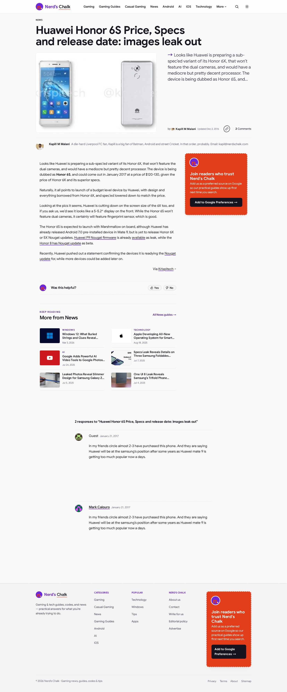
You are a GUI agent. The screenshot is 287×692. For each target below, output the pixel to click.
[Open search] (237, 6)
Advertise (175, 628)
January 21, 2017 (109, 436)
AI (179, 6)
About (234, 681)
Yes (156, 288)
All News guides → (164, 314)
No (171, 288)
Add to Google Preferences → (216, 202)
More (220, 6)
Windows (138, 607)
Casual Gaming (135, 6)
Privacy (212, 681)
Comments (243, 128)
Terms (223, 681)
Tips (134, 614)
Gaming (89, 6)
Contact (174, 607)
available (138, 238)
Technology (204, 6)
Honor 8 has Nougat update (60, 243)
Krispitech (166, 269)
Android (168, 6)
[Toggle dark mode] (247, 6)
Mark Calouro (99, 507)
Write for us (176, 614)
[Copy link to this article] (227, 129)
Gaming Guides (109, 6)
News (154, 6)
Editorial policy (178, 621)
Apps (135, 621)
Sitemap (246, 681)
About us (174, 599)
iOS (188, 6)
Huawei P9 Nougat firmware (95, 238)
